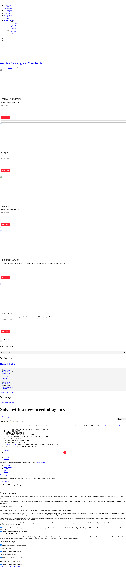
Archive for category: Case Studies (22, 63)
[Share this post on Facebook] (2, 378)
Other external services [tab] (9, 533)
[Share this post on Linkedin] (5, 378)
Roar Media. (41, 462)
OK (1, 481)
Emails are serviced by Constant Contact (115, 425)
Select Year (5, 353)
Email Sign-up (5, 421)
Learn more (5, 481)
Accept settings (4, 566)
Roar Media (7, 364)
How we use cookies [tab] (8, 493)
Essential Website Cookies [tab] (11, 506)
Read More (5, 117)
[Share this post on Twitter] (4, 378)
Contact (6, 38)
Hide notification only (15, 566)
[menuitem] (10, 5)
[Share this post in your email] (6, 378)
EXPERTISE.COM (10, 445)
